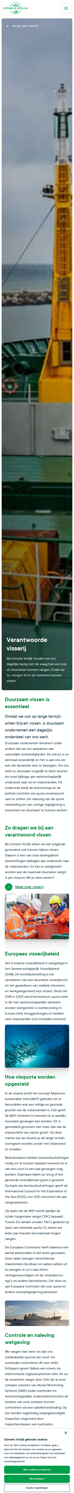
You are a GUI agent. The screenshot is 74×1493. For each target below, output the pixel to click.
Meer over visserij (29, 887)
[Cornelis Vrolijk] (15, 8)
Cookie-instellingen (37, 1487)
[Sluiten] (66, 1433)
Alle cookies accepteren (37, 1469)
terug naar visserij (25, 26)
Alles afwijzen (37, 1478)
